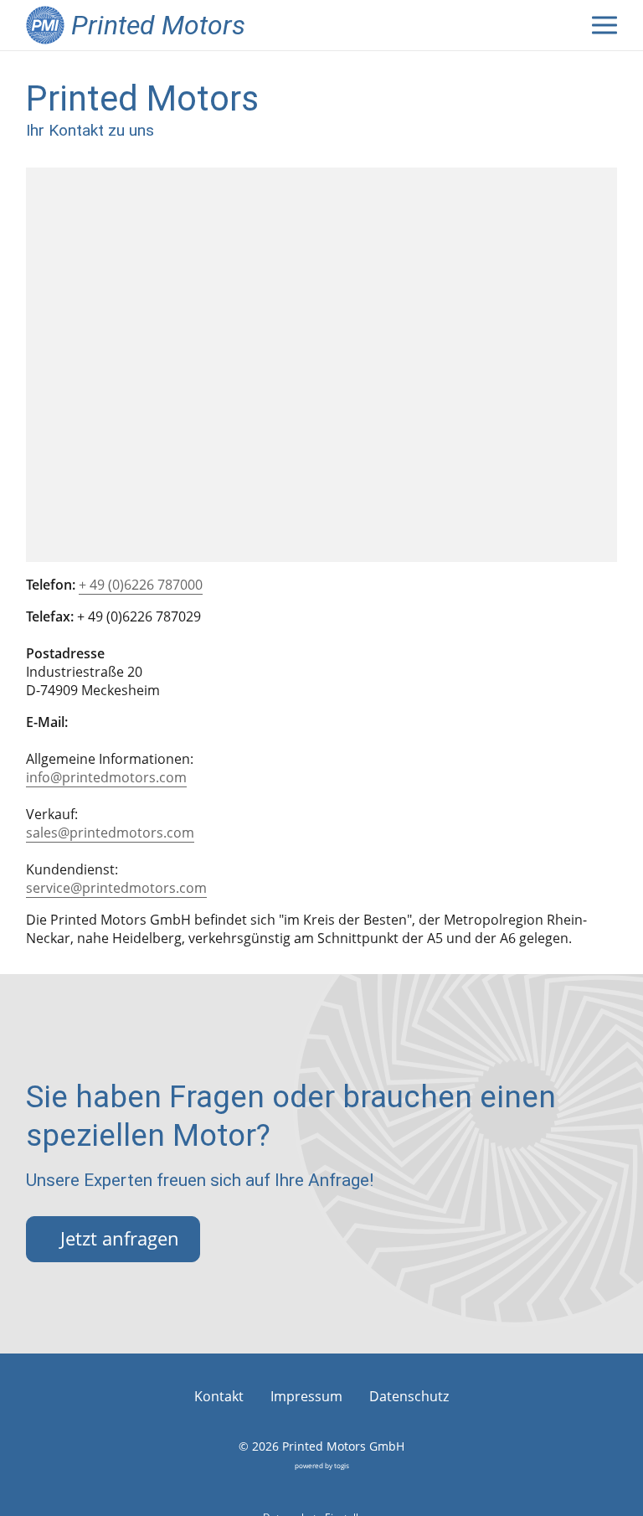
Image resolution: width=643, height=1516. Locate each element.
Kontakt (219, 1396)
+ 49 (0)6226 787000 (141, 584)
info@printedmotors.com (106, 777)
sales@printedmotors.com (110, 832)
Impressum (306, 1396)
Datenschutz (409, 1396)
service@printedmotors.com (116, 888)
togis (341, 1465)
